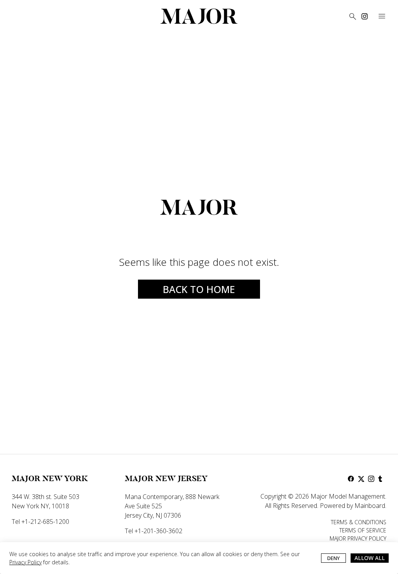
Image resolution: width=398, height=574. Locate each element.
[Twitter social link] (361, 479)
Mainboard (369, 505)
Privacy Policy (25, 562)
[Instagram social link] (365, 16)
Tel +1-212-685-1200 (40, 521)
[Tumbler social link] (381, 479)
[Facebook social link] (351, 479)
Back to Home (199, 288)
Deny (333, 558)
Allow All (369, 558)
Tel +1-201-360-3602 (153, 531)
